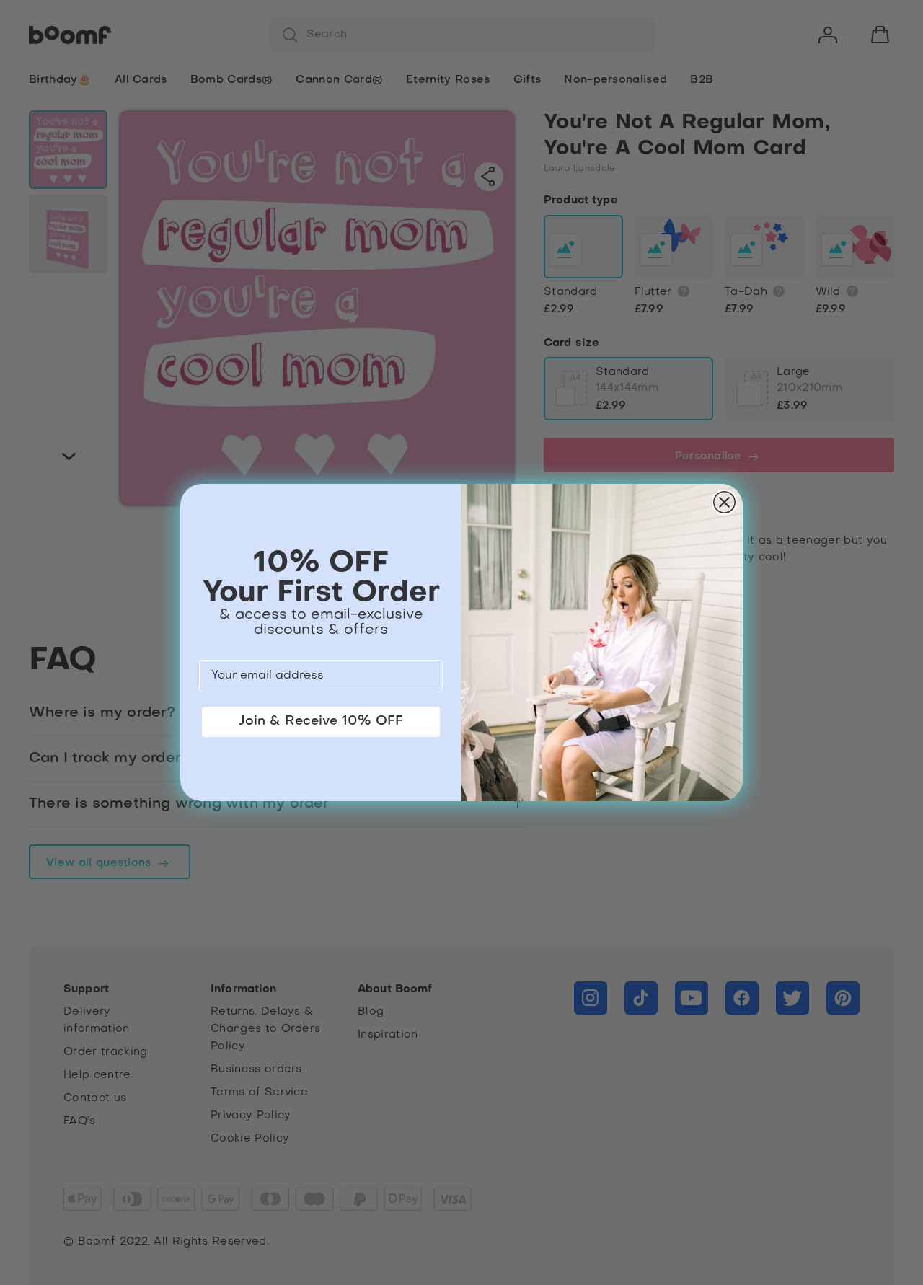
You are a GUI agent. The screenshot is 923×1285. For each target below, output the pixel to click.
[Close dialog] (724, 502)
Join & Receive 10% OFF (321, 721)
